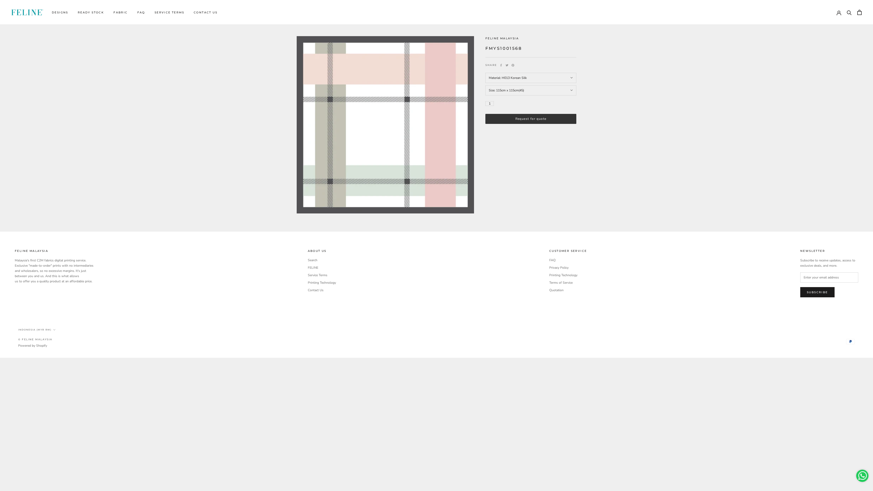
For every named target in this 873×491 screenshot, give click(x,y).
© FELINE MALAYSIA (35, 339)
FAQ (141, 12)
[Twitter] (507, 65)
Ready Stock (91, 12)
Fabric (120, 12)
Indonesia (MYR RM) (34, 329)
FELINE (313, 268)
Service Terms (169, 12)
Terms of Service (561, 283)
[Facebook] (501, 65)
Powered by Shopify (32, 345)
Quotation (556, 290)
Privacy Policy (559, 268)
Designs (60, 12)
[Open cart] (859, 12)
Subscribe (817, 292)
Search (312, 260)
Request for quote (531, 119)
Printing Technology (322, 283)
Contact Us (205, 12)
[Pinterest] (513, 65)
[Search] (849, 12)
